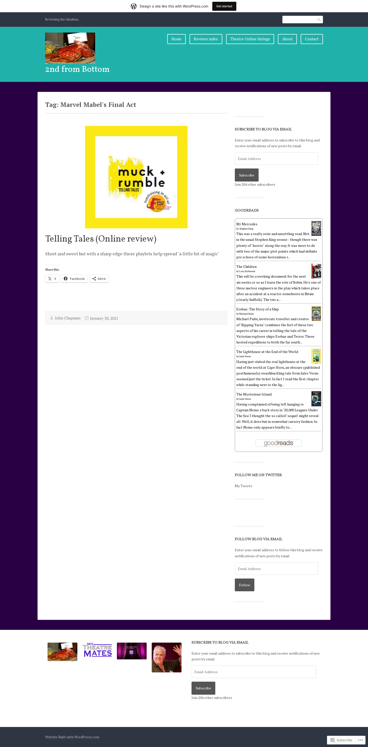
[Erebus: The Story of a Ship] (316, 319)
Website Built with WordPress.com (72, 736)
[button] (62, 652)
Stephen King (246, 228)
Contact (312, 38)
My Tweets (243, 485)
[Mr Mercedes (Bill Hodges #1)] (316, 234)
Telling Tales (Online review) (100, 239)
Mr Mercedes (246, 224)
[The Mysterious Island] (316, 405)
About (287, 38)
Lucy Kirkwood (247, 271)
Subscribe (246, 175)
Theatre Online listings (250, 38)
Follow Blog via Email (258, 539)
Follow (244, 585)
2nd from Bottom (77, 70)
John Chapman (67, 317)
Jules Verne (245, 356)
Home (176, 38)
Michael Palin (246, 313)
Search (319, 19)
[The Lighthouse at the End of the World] (316, 363)
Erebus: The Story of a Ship (257, 309)
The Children (246, 266)
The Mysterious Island (254, 394)
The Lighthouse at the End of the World (267, 351)
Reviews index (206, 38)
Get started (224, 6)
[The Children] (316, 277)
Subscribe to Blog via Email (263, 129)
